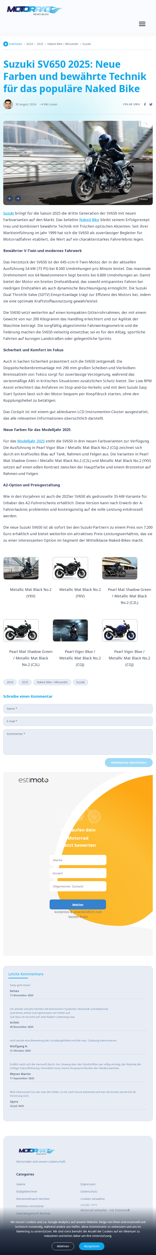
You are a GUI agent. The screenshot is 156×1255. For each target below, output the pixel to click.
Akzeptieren (92, 1246)
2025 (40, 44)
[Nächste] (18, 198)
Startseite (15, 44)
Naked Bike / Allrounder (62, 44)
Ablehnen (63, 1246)
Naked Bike (89, 219)
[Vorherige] (9, 198)
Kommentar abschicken (128, 762)
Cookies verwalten (92, 1199)
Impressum (87, 1184)
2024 (29, 44)
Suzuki (86, 44)
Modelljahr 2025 (31, 441)
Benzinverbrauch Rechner (33, 1199)
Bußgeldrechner (26, 1191)
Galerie (20, 1184)
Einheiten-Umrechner (30, 1206)
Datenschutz (89, 1191)
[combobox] (53, 860)
